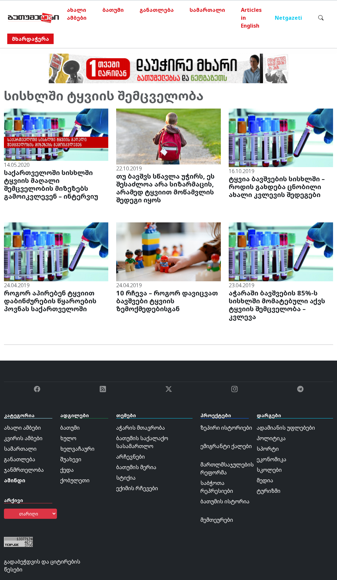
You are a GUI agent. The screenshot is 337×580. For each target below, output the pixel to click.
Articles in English (251, 17)
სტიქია (126, 477)
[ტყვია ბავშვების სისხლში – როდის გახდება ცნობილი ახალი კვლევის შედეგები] (281, 137)
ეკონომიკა (271, 459)
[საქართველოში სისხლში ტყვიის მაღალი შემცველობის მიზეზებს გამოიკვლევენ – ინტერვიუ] (56, 134)
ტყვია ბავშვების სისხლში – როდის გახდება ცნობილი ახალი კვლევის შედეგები (277, 186)
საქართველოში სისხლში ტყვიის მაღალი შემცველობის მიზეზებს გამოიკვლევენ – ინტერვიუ (51, 184)
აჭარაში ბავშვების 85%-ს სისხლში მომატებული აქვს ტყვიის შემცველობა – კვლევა (277, 305)
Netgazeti (288, 17)
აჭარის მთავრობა (140, 427)
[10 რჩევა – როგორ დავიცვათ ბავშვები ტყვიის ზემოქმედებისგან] (168, 251)
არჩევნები (130, 456)
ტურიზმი (268, 490)
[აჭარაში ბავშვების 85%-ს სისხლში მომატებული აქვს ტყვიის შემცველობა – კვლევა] (281, 251)
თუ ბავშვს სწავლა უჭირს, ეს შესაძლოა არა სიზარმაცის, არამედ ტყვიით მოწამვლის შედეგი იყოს (165, 188)
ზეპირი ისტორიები (226, 427)
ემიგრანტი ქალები (226, 446)
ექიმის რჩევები (137, 488)
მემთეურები (216, 519)
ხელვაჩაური (77, 448)
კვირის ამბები (23, 438)
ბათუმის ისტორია (224, 501)
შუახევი (70, 459)
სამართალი (207, 9)
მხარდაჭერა (30, 38)
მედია (265, 480)
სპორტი (268, 448)
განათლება (157, 9)
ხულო (68, 438)
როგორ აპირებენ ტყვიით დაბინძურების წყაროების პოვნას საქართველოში (50, 301)
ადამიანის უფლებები (286, 427)
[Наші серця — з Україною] (33, 18)
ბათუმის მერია (136, 467)
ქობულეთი (75, 480)
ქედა (67, 469)
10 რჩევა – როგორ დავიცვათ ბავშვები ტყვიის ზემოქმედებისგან (167, 301)
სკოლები (269, 469)
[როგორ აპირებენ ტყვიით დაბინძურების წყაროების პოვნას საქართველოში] (56, 251)
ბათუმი (113, 9)
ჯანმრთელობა (24, 469)
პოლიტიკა (271, 438)
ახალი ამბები (77, 13)
